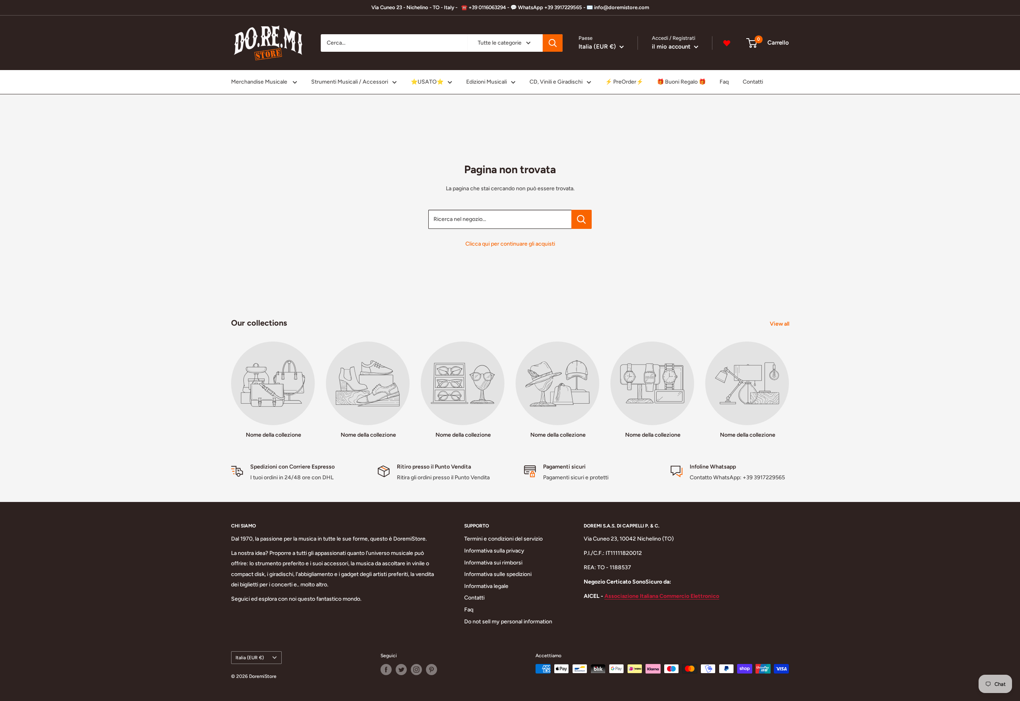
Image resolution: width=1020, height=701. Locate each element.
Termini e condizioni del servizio (503, 538)
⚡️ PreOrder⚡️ (624, 81)
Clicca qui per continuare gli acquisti (510, 243)
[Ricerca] (553, 43)
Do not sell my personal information (508, 621)
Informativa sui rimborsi (493, 562)
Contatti (753, 81)
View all (780, 323)
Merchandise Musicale (259, 81)
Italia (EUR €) (249, 657)
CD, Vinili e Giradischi (556, 81)
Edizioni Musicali (486, 81)
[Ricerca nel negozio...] (581, 219)
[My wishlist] (726, 43)
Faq (724, 81)
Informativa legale (486, 586)
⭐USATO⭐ (427, 81)
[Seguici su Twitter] (401, 669)
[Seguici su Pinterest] (431, 669)
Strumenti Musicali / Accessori (349, 81)
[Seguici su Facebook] (386, 669)
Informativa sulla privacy (494, 550)
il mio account (672, 46)
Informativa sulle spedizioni (498, 574)
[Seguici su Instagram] (416, 669)
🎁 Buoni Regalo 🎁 (681, 81)
